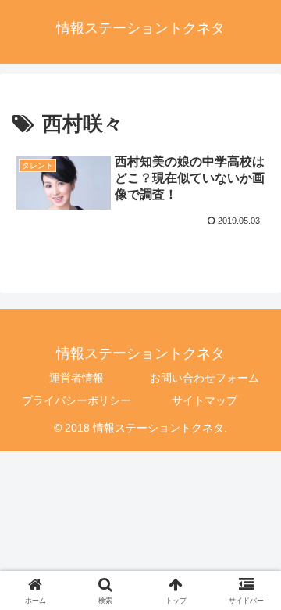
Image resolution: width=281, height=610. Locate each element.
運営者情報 (76, 377)
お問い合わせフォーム (204, 377)
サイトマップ (204, 400)
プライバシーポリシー (76, 400)
